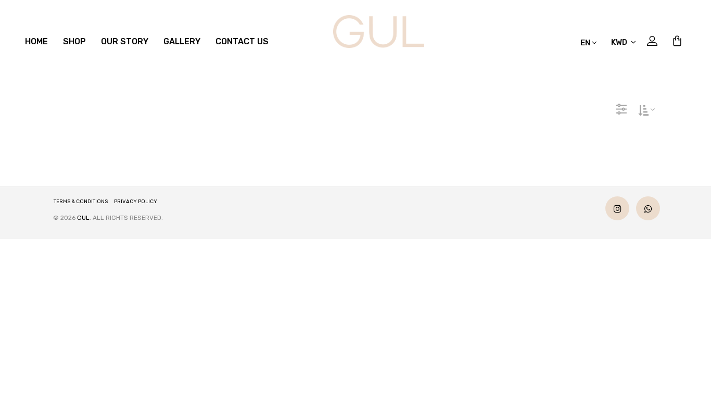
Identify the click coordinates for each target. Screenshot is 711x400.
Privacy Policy (135, 201)
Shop (74, 41)
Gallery (181, 41)
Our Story (124, 41)
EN (586, 42)
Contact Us (242, 41)
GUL (83, 217)
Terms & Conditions (81, 201)
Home (36, 41)
